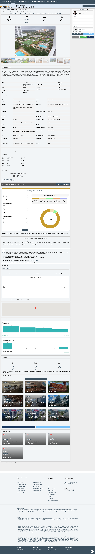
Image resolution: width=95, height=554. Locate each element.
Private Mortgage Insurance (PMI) (9, 220)
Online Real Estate (51, 490)
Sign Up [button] (50, 550)
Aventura (9, 268)
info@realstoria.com (83, 13)
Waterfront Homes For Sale (53, 500)
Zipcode (49, 378)
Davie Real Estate (20, 482)
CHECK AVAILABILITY (77, 33)
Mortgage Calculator (39, 13)
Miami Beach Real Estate (37, 482)
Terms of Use (18, 180)
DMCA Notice (50, 496)
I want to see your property (63, 184)
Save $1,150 (57, 13)
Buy (59, 6)
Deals (67, 6)
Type (26, 378)
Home (56, 6)
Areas (72, 6)
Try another (79, 31)
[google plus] (69, 490)
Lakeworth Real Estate (21, 494)
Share (22, 13)
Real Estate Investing (52, 488)
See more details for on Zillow (7, 179)
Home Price (5, 194)
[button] (12, 3)
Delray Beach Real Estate (21, 484)
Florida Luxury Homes (52, 492)
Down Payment (6, 199)
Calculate (25, 229)
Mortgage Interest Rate (7, 203)
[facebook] (65, 490)
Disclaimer (19, 547)
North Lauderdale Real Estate (38, 488)
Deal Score (29, 13)
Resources (78, 6)
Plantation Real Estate (36, 492)
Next (68, 41)
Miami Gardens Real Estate (37, 484)
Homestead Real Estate (21, 490)
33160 (4, 268)
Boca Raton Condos (51, 494)
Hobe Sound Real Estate (21, 488)
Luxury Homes (50, 498)
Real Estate (4, 9)
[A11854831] (75, 12)
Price (4, 378)
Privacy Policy (50, 486)
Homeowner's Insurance (7, 216)
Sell (63, 6)
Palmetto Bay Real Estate (37, 490)
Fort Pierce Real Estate (21, 486)
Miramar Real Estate (36, 486)
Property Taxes (6, 212)
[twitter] (67, 490)
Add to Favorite (15, 13)
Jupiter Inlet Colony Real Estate (22, 492)
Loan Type (5, 207)
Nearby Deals (49, 13)
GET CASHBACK (53, 427)
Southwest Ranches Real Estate (38, 494)
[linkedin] (72, 490)
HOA (4, 225)
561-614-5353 (82, 12)
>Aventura (8, 9)
